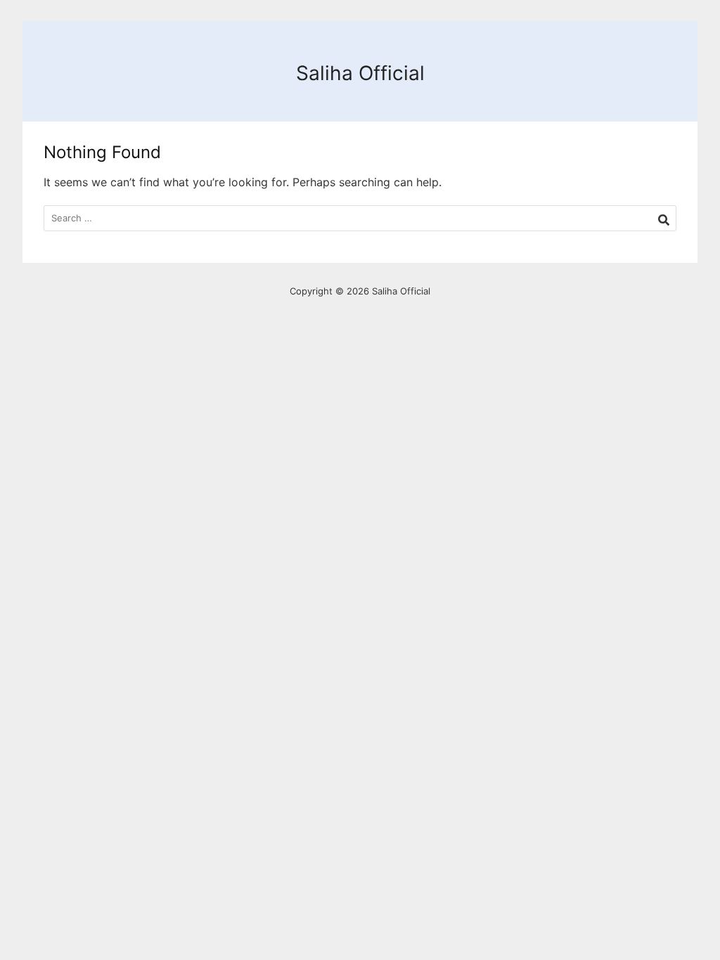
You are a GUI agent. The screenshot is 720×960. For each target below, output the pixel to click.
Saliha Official (360, 73)
